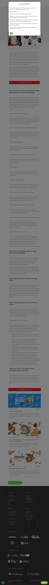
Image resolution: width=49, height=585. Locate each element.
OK (11, 33)
